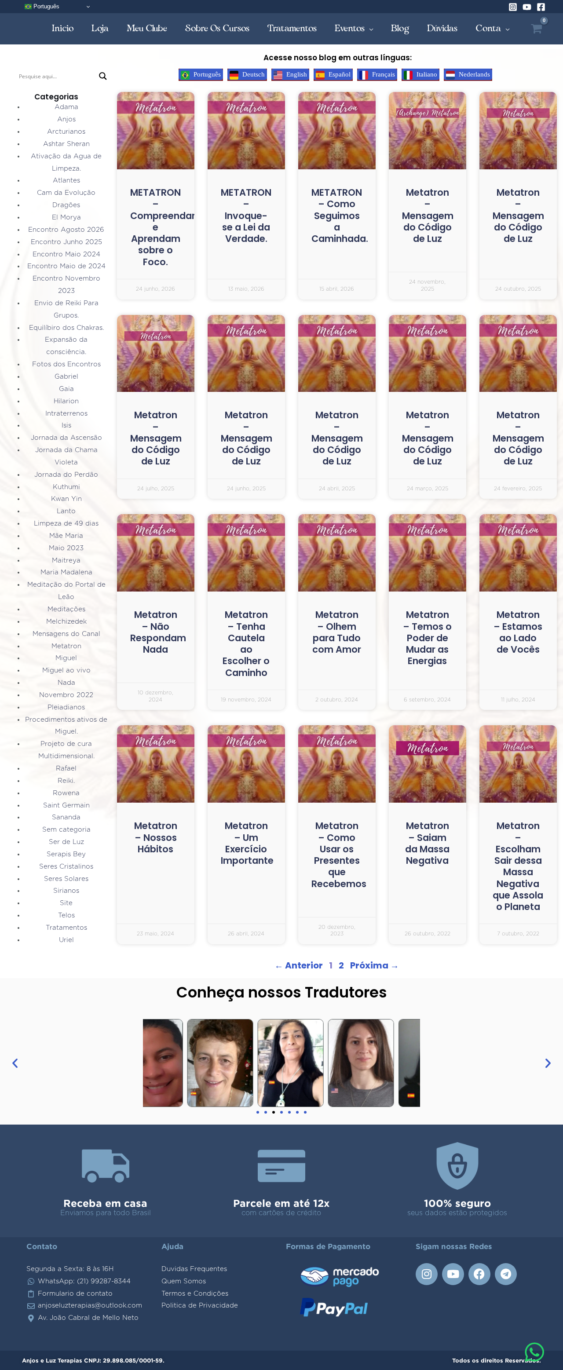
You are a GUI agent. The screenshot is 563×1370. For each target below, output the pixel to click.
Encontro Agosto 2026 (66, 230)
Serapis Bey (66, 854)
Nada (66, 683)
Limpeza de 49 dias (66, 523)
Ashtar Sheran (66, 144)
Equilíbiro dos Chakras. (66, 328)
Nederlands (473, 74)
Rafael (66, 768)
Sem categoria (66, 829)
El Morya (66, 217)
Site (66, 903)
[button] (15, 1063)
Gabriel (66, 376)
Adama (66, 107)
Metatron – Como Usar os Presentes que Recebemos (338, 854)
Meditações (66, 609)
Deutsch (253, 74)
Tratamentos (292, 28)
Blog (400, 28)
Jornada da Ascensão (66, 438)
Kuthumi (66, 487)
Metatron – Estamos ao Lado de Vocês (518, 632)
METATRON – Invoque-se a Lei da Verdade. (246, 215)
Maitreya (66, 560)
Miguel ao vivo (66, 670)
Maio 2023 (66, 548)
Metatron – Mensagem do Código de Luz (427, 215)
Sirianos (66, 891)
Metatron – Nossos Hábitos (155, 837)
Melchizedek (66, 621)
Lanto (66, 511)
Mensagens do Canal (66, 634)
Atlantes (66, 180)
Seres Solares (66, 879)
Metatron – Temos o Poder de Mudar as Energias (427, 637)
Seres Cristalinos (66, 866)
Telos (66, 915)
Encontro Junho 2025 (66, 242)
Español (339, 74)
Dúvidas (442, 28)
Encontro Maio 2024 (66, 254)
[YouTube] (527, 7)
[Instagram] (512, 7)
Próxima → (374, 965)
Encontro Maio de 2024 (66, 266)
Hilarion (66, 401)
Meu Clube (147, 28)
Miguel (66, 658)
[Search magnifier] (103, 76)
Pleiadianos (66, 707)
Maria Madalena (66, 572)
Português (45, 6)
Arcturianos (66, 131)
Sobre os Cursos (217, 28)
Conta (488, 28)
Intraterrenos (66, 413)
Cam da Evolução (66, 193)
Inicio (63, 28)
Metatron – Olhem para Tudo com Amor (336, 632)
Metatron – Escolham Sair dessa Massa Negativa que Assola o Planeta (518, 866)
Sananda (66, 817)
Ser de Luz (66, 842)
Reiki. (66, 781)
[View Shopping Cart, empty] (536, 29)
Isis (66, 425)
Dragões (66, 205)
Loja (100, 28)
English (296, 74)
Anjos (66, 119)
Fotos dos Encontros (66, 364)
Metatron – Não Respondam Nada (158, 632)
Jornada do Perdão (66, 474)
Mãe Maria (66, 536)
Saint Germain (66, 805)
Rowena (66, 793)
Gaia (66, 389)
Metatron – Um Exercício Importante (247, 843)
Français (382, 74)
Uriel (66, 940)
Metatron (66, 646)
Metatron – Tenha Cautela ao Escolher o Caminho (246, 643)
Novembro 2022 (66, 695)
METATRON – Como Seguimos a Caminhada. (339, 215)
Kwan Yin (66, 499)
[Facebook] (541, 7)
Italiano (426, 74)
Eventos (350, 28)
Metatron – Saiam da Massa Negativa (427, 843)
